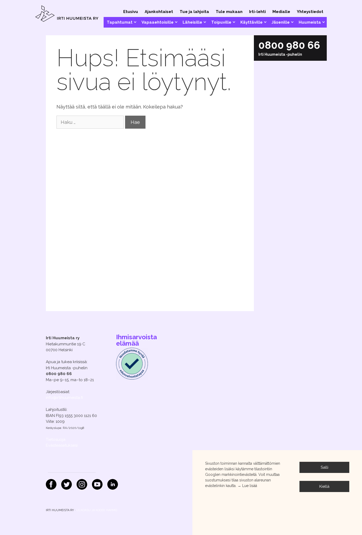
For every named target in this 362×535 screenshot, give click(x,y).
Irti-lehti (257, 11)
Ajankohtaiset (159, 11)
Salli (324, 467)
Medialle (281, 11)
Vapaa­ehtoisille (158, 22)
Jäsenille (281, 22)
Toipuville (221, 22)
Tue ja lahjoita (194, 11)
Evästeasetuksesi (62, 445)
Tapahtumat (120, 22)
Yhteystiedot (310, 11)
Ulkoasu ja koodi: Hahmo (96, 510)
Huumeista (310, 22)
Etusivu (130, 11)
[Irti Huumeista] (67, 14)
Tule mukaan (229, 11)
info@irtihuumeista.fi (64, 397)
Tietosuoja (55, 439)
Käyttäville (251, 22)
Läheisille (192, 22)
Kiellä (324, 486)
